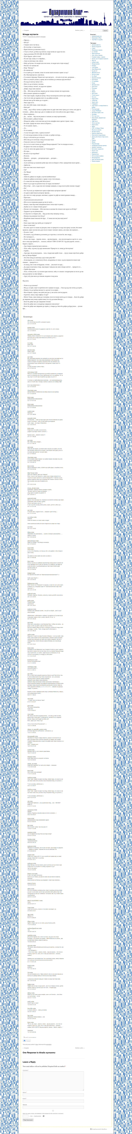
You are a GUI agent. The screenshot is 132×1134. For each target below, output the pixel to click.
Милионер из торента (97, 50)
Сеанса (93, 48)
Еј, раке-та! (94, 71)
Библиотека (95, 152)
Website (25, 1104)
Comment (26, 1070)
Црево (93, 126)
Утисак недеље (95, 95)
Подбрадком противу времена (99, 145)
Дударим (43, 36)
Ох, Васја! (94, 76)
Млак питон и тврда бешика (98, 135)
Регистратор (95, 79)
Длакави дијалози (96, 45)
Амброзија (94, 100)
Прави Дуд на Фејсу (96, 38)
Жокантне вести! (96, 72)
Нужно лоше (95, 150)
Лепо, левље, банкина (97, 55)
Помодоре (94, 88)
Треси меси (94, 86)
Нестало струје (95, 74)
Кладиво (26, 30)
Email (24, 1098)
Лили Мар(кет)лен (96, 69)
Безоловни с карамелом (97, 149)
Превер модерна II (96, 46)
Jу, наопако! (95, 51)
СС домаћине (95, 81)
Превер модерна (96, 161)
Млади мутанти (95, 64)
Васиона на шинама (96, 130)
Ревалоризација (95, 109)
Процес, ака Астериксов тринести (100, 58)
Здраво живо (95, 102)
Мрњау (93, 91)
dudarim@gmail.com (96, 36)
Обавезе (94, 140)
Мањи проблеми (96, 53)
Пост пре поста (95, 116)
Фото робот (95, 93)
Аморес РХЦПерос (96, 110)
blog (37, 1044)
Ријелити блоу (95, 154)
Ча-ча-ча (94, 97)
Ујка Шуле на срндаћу (97, 39)
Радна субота (95, 98)
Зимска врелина (96, 123)
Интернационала (96, 157)
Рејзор (93, 83)
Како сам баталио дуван (97, 159)
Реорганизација (95, 143)
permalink (48, 1044)
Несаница (94, 114)
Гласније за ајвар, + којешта (98, 57)
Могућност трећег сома (97, 112)
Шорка (93, 142)
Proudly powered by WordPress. (99, 1129)
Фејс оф (94, 60)
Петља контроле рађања (97, 156)
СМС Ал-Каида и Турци (98, 128)
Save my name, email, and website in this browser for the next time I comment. (43, 1113)
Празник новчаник (96, 77)
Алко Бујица (95, 67)
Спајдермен (95, 104)
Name (25, 1092)
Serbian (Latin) (80, 30)
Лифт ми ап (95, 121)
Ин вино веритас (96, 131)
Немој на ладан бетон (97, 133)
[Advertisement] (96, 192)
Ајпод (93, 90)
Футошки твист (95, 84)
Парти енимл (95, 124)
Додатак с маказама (96, 147)
